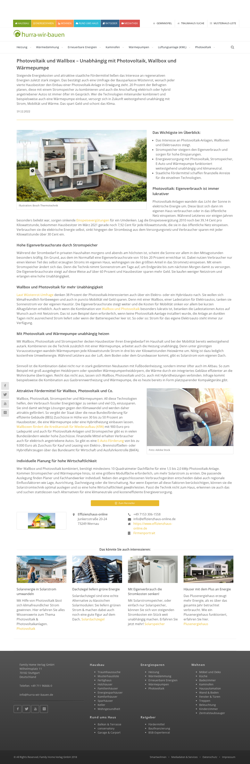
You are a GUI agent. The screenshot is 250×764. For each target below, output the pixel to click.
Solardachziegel (92, 619)
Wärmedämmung (47, 47)
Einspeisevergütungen (92, 220)
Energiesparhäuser (110, 692)
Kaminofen (113, 47)
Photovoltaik (203, 47)
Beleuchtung (207, 705)
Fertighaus (105, 680)
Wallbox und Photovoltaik (121, 309)
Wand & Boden (209, 692)
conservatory (106, 728)
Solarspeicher (155, 624)
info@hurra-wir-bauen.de (36, 694)
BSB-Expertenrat (159, 732)
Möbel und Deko (210, 672)
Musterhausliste (108, 676)
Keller (101, 705)
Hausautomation (210, 688)
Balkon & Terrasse (109, 724)
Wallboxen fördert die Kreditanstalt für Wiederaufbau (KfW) (60, 427)
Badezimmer (207, 680)
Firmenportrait (144, 533)
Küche (203, 676)
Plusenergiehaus (196, 624)
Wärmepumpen (139, 47)
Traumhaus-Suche (192, 23)
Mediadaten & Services (184, 757)
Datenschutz (210, 757)
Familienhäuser (108, 688)
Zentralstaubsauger (212, 713)
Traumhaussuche (109, 672)
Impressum (228, 757)
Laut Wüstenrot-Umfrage (35, 295)
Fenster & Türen (209, 696)
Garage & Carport (109, 732)
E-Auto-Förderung (110, 441)
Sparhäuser (105, 701)
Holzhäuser (105, 684)
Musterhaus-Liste (224, 23)
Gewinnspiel (164, 23)
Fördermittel (156, 724)
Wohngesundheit (109, 709)
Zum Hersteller (126, 503)
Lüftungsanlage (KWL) (172, 47)
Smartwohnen (158, 757)
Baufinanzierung (159, 728)
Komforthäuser (107, 696)
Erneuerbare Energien (82, 47)
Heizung (22, 47)
